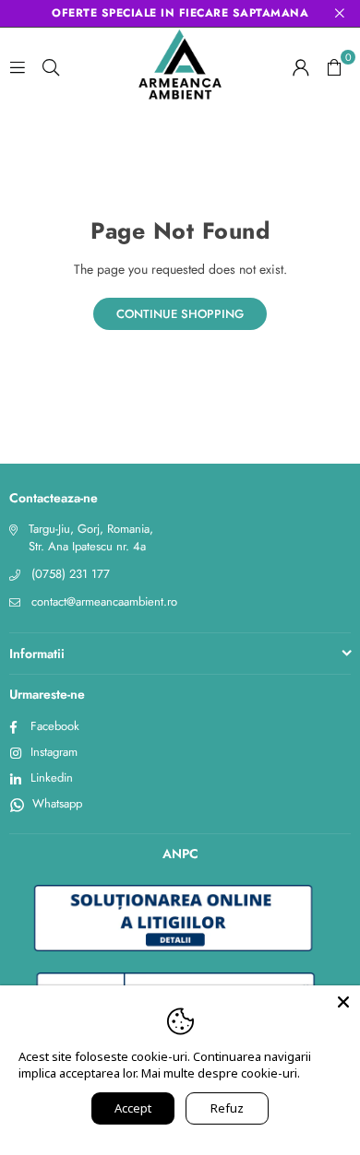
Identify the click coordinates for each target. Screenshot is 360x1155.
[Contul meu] (301, 66)
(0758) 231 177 (70, 574)
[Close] (343, 1002)
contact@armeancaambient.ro (104, 601)
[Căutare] (50, 66)
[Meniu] (17, 66)
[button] (334, 66)
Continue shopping (180, 314)
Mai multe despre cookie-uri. (220, 1073)
